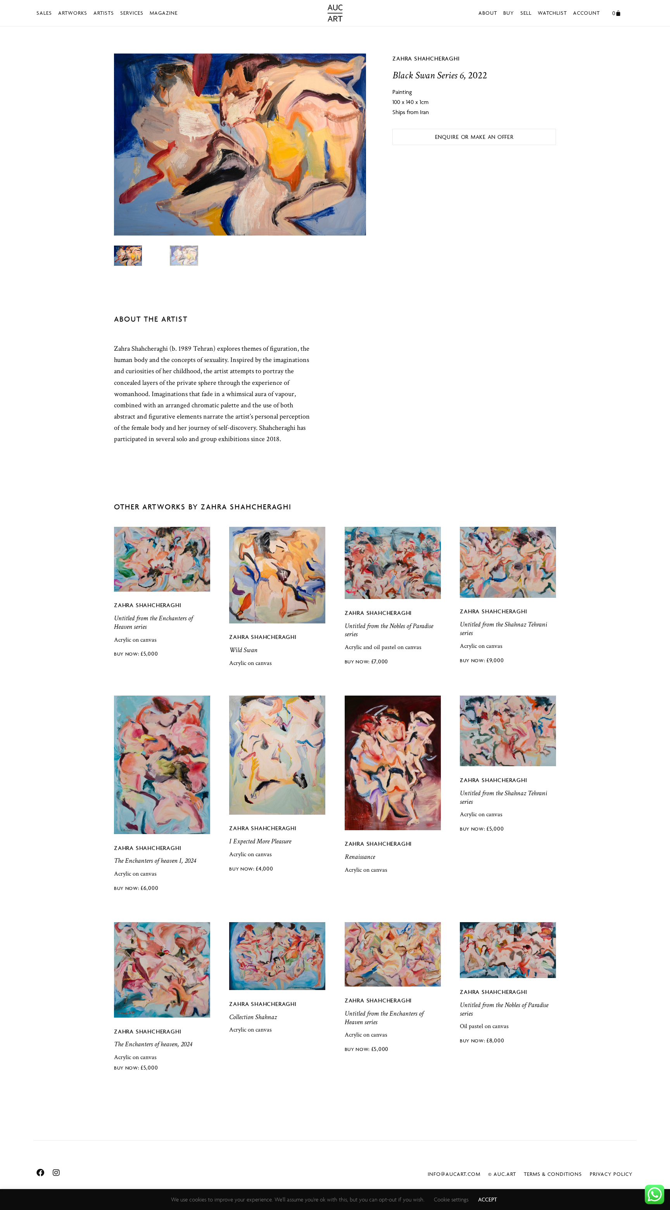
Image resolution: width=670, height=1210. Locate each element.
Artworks (72, 13)
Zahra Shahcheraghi (425, 58)
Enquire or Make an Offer (474, 136)
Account (586, 13)
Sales (44, 13)
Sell (526, 13)
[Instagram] (56, 1173)
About (487, 13)
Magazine (164, 13)
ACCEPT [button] (487, 1199)
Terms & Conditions (553, 1174)
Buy (508, 13)
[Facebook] (40, 1173)
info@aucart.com (454, 1174)
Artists (103, 13)
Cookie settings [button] (451, 1199)
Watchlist (552, 13)
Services (131, 13)
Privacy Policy (611, 1174)
